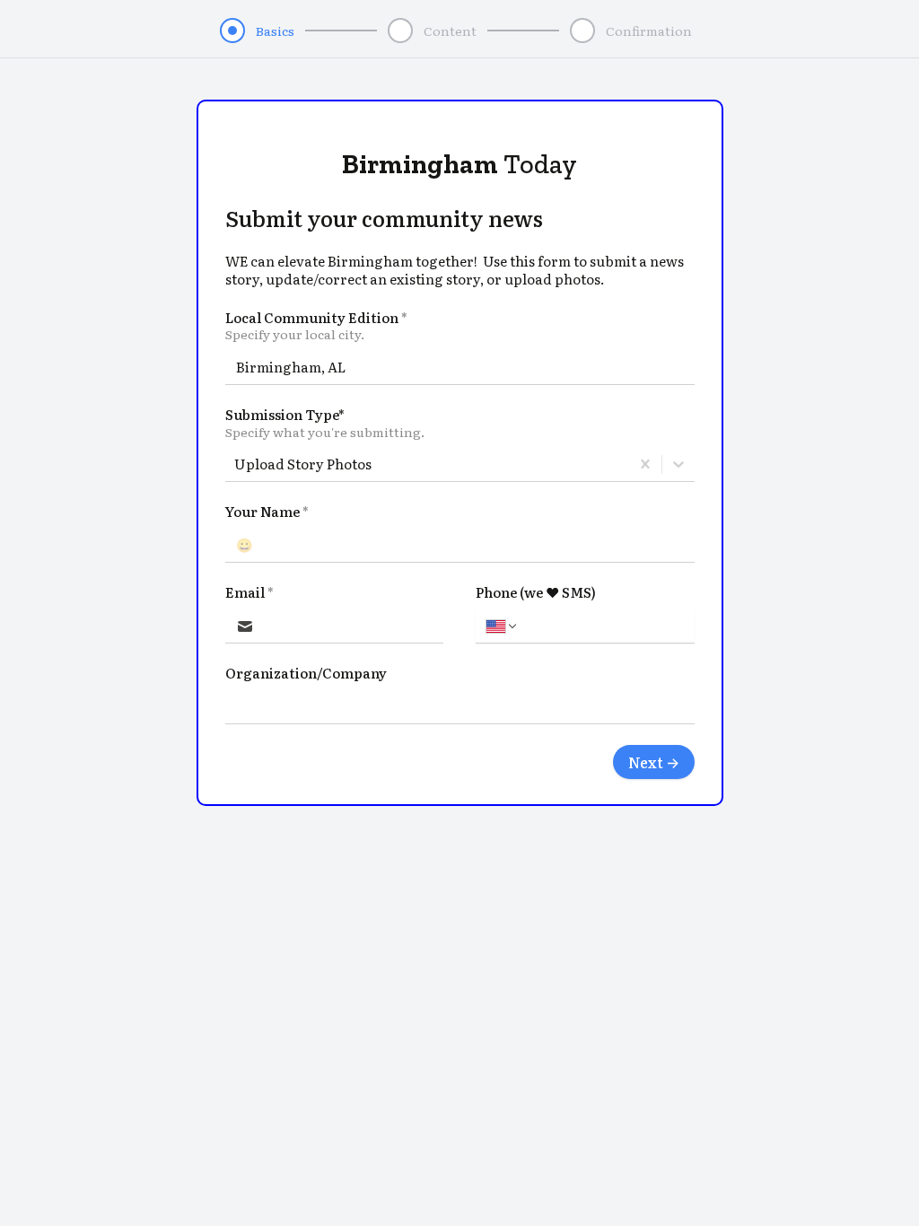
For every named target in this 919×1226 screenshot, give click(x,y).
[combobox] (235, 464)
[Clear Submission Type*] (645, 464)
